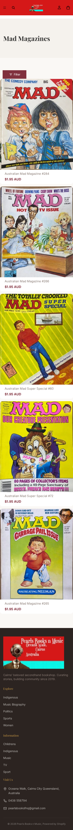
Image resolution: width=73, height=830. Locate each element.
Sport (7, 771)
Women (8, 725)
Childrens (9, 744)
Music (7, 758)
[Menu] (4, 7)
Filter (17, 74)
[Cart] (68, 7)
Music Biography (14, 704)
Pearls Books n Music (29, 823)
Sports (7, 718)
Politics (8, 711)
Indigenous (10, 697)
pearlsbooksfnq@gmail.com (26, 808)
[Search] (13, 7)
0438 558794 (17, 800)
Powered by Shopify (54, 823)
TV (5, 764)
